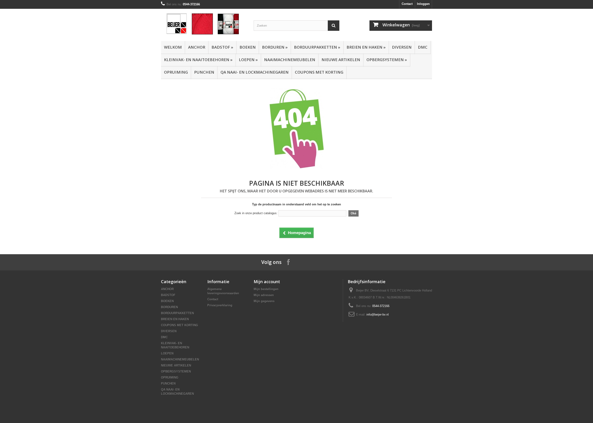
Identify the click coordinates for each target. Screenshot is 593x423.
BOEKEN (248, 47)
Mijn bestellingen (266, 289)
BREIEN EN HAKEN (366, 47)
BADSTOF (222, 47)
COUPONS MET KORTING (319, 72)
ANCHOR (196, 47)
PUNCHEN (204, 72)
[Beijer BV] (204, 23)
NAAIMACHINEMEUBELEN (289, 59)
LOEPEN (248, 59)
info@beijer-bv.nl (377, 314)
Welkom (173, 47)
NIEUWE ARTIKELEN (341, 59)
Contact (407, 4)
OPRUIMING (176, 72)
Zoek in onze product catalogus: (256, 213)
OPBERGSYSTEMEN (386, 59)
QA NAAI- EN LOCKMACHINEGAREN (255, 72)
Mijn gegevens (264, 301)
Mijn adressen (264, 295)
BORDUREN (275, 47)
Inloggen (423, 4)
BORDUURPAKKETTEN (317, 47)
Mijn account (267, 281)
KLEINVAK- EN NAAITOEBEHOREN (198, 59)
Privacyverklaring (219, 305)
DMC (422, 47)
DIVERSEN (402, 47)
